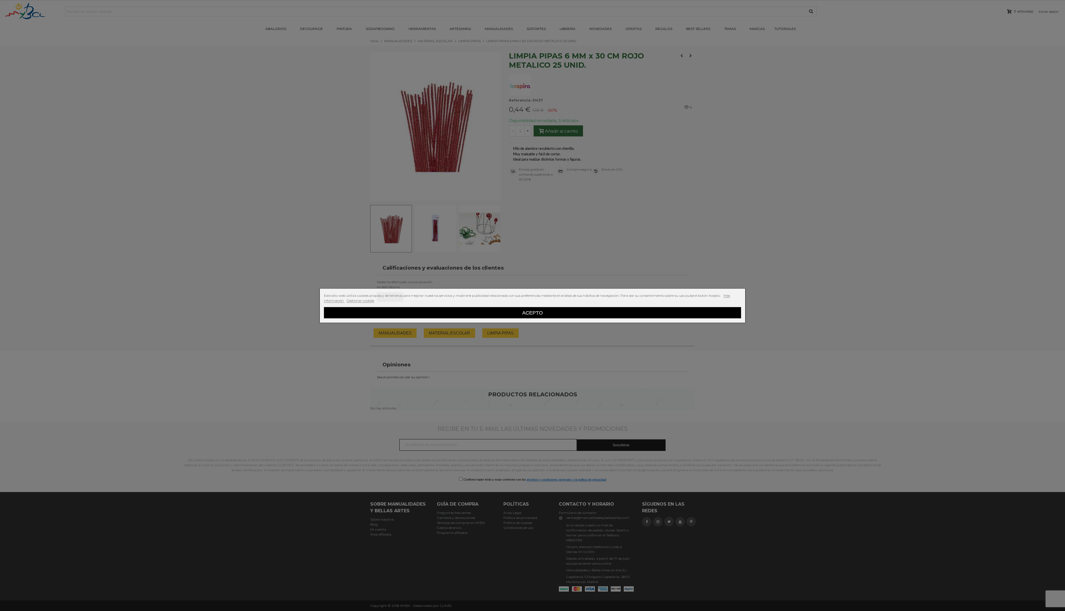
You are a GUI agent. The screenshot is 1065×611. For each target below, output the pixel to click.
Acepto (532, 312)
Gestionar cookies (360, 300)
